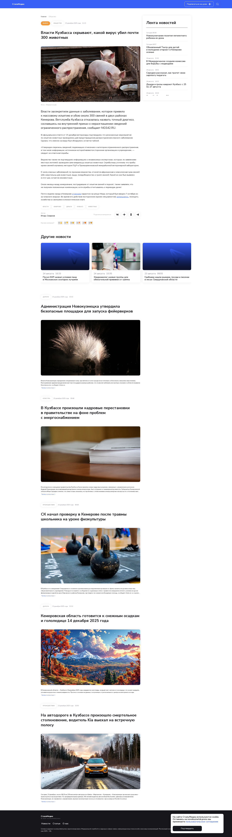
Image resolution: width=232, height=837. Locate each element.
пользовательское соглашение (202, 821)
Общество (52, 17)
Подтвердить (187, 828)
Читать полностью (47, 388)
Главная (43, 17)
